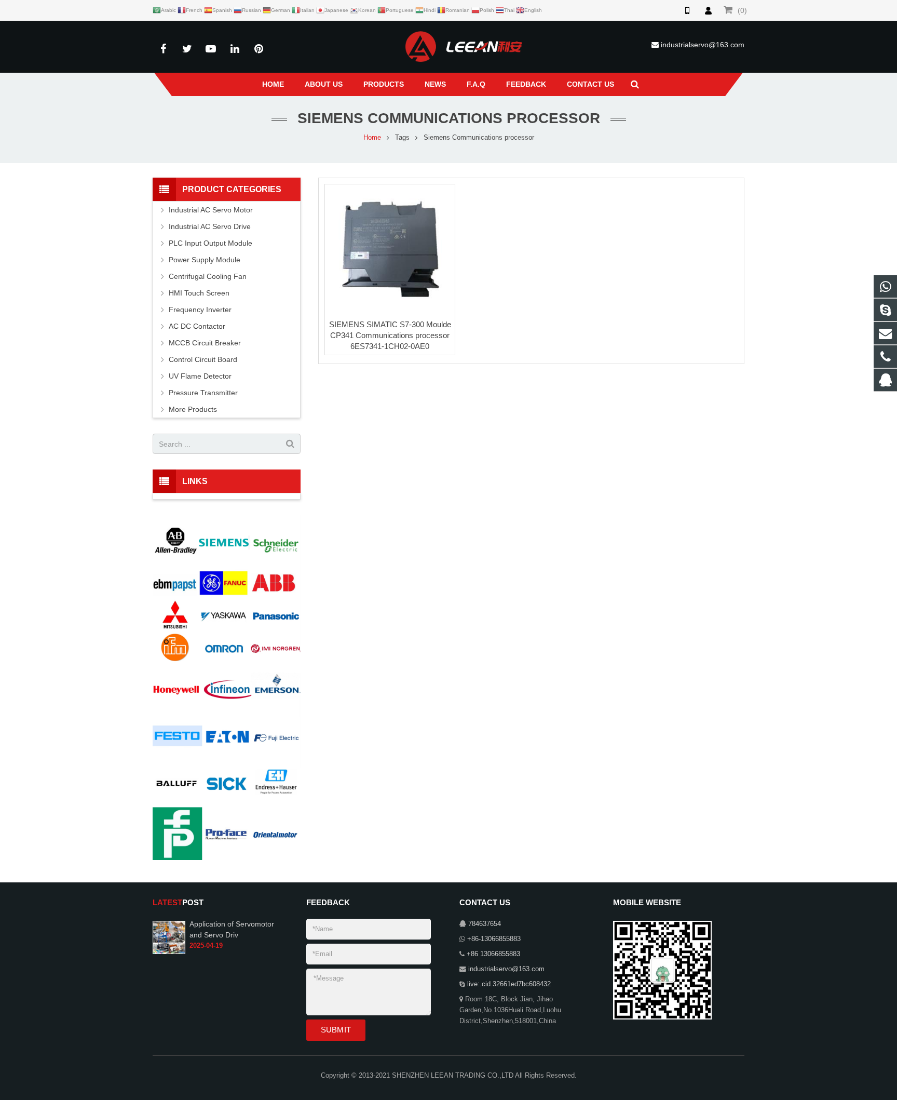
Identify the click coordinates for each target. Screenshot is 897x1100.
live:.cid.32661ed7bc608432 (509, 984)
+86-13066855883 (494, 939)
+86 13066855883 (493, 954)
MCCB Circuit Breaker (205, 343)
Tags (402, 137)
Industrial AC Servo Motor (211, 210)
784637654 (484, 924)
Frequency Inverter (200, 309)
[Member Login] (708, 10)
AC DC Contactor (197, 326)
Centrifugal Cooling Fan (208, 276)
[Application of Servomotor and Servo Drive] (169, 937)
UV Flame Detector (200, 376)
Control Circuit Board (203, 359)
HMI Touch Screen (199, 293)
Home (372, 137)
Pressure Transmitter (203, 392)
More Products (193, 409)
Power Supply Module (204, 260)
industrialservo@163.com (702, 45)
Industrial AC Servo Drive (210, 226)
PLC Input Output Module (210, 243)
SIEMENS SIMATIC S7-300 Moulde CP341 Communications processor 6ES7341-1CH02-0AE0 (390, 335)
